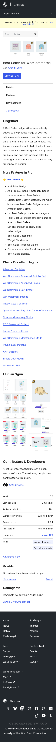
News (6, 625)
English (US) (47, 535)
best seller (47, 542)
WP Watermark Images (15, 296)
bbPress (9, 682)
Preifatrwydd (10, 636)
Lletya (6, 630)
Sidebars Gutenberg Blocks (18, 317)
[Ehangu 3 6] (22, 424)
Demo (16, 179)
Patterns (34, 636)
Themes (34, 625)
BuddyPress (11, 687)
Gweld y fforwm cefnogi (16, 601)
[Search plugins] (35, 34)
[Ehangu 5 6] (48, 420)
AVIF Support (10, 351)
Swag (34, 661)
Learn (6, 646)
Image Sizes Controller (15, 303)
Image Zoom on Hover (15, 331)
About (6, 620)
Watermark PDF (11, 365)
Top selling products (43, 548)
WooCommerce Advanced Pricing (21, 282)
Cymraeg (15, 701)
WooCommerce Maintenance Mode (22, 337)
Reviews (10, 95)
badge (37, 542)
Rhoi (33, 656)
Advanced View (11, 556)
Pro (9, 179)
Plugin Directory (11, 13)
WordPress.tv (12, 661)
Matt (7, 676)
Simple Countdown (13, 358)
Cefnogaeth (12, 110)
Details (10, 87)
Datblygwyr (9, 656)
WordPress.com (13, 671)
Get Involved (37, 646)
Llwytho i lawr (12, 76)
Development (13, 102)
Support (7, 651)
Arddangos (36, 620)
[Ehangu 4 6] (48, 383)
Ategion (34, 630)
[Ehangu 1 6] (22, 383)
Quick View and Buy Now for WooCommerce (28, 310)
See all (49, 579)
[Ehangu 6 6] (48, 440)
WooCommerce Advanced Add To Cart (24, 276)
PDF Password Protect (16, 324)
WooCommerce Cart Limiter (18, 289)
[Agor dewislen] (51, 4)
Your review (9, 579)
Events (33, 651)
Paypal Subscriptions (14, 344)
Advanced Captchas (14, 269)
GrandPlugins (15, 67)
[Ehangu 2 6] (22, 397)
